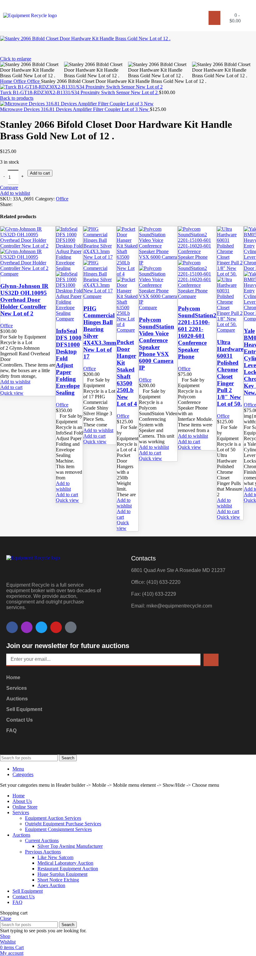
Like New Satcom (55, 857)
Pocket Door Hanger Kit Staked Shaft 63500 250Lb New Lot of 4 (127, 373)
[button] (214, 18)
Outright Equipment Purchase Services (63, 823)
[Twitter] (41, 627)
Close (5, 918)
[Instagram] (26, 627)
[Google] (70, 627)
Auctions (17, 698)
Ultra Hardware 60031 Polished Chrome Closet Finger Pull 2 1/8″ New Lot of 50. (230, 373)
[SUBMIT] (211, 660)
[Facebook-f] (12, 627)
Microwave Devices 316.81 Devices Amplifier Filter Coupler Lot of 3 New (75, 109)
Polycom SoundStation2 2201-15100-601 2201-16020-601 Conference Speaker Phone (197, 332)
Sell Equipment (24, 709)
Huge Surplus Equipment (62, 874)
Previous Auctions (43, 851)
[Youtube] (56, 627)
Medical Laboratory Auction (65, 863)
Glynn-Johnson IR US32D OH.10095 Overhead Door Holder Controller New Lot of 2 (24, 300)
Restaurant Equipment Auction (67, 868)
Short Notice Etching (58, 879)
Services (16, 688)
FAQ (11, 730)
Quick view (11, 393)
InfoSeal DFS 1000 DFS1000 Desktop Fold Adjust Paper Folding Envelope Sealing (68, 362)
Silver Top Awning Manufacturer (70, 846)
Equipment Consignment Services (58, 829)
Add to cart (40, 173)
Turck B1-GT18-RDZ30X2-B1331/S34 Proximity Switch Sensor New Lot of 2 (79, 92)
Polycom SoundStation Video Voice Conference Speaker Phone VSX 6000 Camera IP (156, 343)
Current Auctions (42, 840)
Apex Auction (51, 885)
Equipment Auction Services (53, 818)
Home (13, 677)
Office (62, 198)
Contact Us (19, 720)
